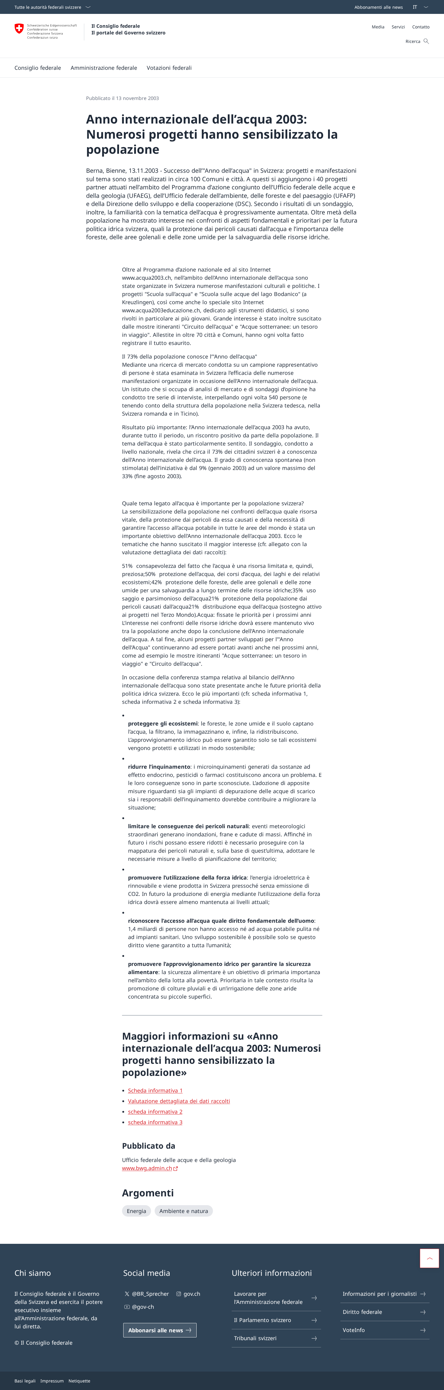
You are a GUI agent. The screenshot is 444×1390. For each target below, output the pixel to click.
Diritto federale (362, 1311)
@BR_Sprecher (150, 1293)
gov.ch (192, 1293)
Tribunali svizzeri (255, 1338)
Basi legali (25, 1381)
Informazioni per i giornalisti (380, 1293)
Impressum (52, 1381)
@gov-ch (143, 1306)
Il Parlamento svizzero (262, 1320)
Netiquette (79, 1381)
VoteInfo (354, 1330)
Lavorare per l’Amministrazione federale (268, 1297)
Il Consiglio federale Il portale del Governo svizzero (129, 29)
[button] (38, 67)
